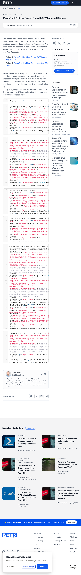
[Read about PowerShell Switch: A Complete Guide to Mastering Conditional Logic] (8, 441)
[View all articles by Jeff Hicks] (8, 374)
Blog (4, 8)
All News (56, 82)
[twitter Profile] (71, 25)
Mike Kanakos (62, 448)
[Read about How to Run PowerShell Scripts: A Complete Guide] (48, 441)
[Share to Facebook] (31, 396)
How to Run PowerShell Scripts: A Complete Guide (67, 441)
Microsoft (70, 488)
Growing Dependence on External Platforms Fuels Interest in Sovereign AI (60, 92)
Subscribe (71, 522)
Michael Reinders (24, 477)
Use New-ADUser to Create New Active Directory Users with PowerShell (26, 469)
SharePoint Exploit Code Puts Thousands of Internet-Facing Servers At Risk (60, 109)
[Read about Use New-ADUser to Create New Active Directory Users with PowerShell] (8, 464)
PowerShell (12, 8)
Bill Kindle (21, 451)
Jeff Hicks (19, 25)
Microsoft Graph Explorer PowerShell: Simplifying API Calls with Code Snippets (68, 494)
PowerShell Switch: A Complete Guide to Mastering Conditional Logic (27, 442)
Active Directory (24, 459)
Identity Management (25, 462)
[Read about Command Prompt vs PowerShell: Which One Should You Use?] (48, 464)
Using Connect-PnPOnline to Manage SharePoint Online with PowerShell (27, 496)
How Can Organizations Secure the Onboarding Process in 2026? (59, 126)
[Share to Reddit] (47, 396)
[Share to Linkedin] (41, 396)
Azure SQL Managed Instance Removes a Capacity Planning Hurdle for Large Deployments (60, 144)
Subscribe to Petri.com (60, 3)
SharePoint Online (24, 489)
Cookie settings (73, 566)
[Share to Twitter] (36, 396)
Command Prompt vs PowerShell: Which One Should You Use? (67, 464)
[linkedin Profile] (74, 25)
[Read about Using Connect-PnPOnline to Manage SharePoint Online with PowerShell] (8, 493)
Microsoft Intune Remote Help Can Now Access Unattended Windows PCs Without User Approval (60, 165)
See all (29, 428)
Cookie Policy (10, 566)
